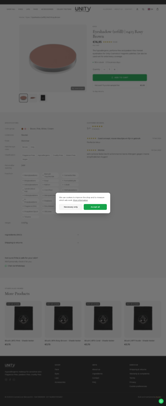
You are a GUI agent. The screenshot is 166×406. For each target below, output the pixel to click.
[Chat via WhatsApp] (161, 401)
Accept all (95, 207)
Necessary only (71, 207)
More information (80, 200)
